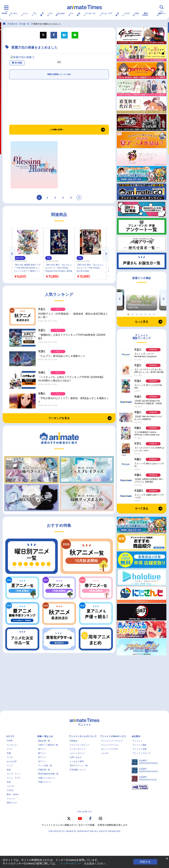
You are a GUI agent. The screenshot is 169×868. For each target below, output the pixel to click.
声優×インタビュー (46, 778)
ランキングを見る (59, 418)
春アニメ (42, 749)
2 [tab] (133, 313)
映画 (78, 14)
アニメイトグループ (141, 753)
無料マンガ (161, 14)
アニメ (34, 14)
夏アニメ (42, 753)
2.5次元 (136, 14)
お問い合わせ (76, 757)
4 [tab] (141, 313)
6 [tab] (150, 313)
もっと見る (141, 321)
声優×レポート (44, 782)
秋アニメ (42, 757)
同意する (145, 861)
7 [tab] (154, 313)
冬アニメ (42, 761)
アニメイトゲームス (110, 745)
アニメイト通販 (139, 745)
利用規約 (74, 741)
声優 (42, 14)
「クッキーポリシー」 (71, 863)
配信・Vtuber (145, 14)
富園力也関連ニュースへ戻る (59, 74)
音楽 (117, 14)
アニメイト (137, 741)
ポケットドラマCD (109, 749)
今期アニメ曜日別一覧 (48, 745)
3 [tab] (137, 313)
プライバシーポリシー (79, 745)
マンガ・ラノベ (90, 14)
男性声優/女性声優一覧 (48, 774)
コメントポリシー (77, 753)
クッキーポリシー (77, 749)
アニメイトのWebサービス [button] (113, 736)
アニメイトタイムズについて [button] (83, 736)
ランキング (13, 14)
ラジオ (49, 14)
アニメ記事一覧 (45, 765)
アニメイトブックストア (112, 741)
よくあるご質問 (77, 761)
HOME (4, 13)
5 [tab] (146, 313)
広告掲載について (77, 770)
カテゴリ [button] (10, 736)
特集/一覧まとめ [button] (45, 736)
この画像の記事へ (56, 129)
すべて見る (141, 508)
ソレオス (105, 753)
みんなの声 (60, 14)
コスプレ (126, 14)
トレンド (24, 14)
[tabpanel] (141, 299)
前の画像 (18, 63)
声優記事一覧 (44, 770)
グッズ (70, 14)
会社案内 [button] (136, 736)
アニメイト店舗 (139, 749)
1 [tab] (128, 313)
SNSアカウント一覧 (79, 765)
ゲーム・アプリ (106, 14)
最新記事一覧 (44, 741)
